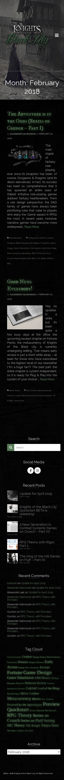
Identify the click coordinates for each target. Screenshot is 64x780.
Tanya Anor (19, 401)
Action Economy (14, 657)
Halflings (55, 678)
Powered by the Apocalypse (19, 253)
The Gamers (12, 731)
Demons (23, 662)
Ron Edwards (50, 711)
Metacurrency (28, 395)
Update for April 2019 (36, 493)
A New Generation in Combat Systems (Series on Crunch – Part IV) (38, 528)
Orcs (44, 699)
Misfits (36, 699)
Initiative (50, 683)
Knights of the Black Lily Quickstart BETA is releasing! (38, 510)
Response (40, 711)
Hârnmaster (35, 248)
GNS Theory (42, 678)
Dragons (32, 662)
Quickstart (47, 395)
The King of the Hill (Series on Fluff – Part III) (40, 558)
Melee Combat (30, 693)
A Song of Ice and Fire (37, 238)
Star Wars (32, 258)
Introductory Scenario (16, 689)
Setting (49, 720)
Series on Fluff (32, 720)
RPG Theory (37, 253)
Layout (18, 395)
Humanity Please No (15, 683)
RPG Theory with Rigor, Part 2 (37, 544)
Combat (27, 656)
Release (33, 711)
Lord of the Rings (49, 248)
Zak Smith (29, 731)
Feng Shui (45, 243)
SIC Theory (16, 725)
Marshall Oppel (13, 694)
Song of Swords (21, 258)
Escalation (35, 668)
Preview (38, 395)
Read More (31, 226)
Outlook (49, 699)
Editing (41, 390)
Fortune (10, 395)
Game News (14, 390)
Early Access (31, 390)
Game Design (37, 672)
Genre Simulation (22, 248)
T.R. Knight (33, 725)
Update (21, 731)
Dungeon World (14, 243)
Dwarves (40, 662)
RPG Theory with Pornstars (36, 611)
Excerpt (48, 390)
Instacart (12, 583)
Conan (51, 238)
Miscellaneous (15, 238)
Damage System (39, 657)
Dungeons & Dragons (31, 243)
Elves (27, 668)
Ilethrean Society (35, 683)
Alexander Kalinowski (23, 134)
